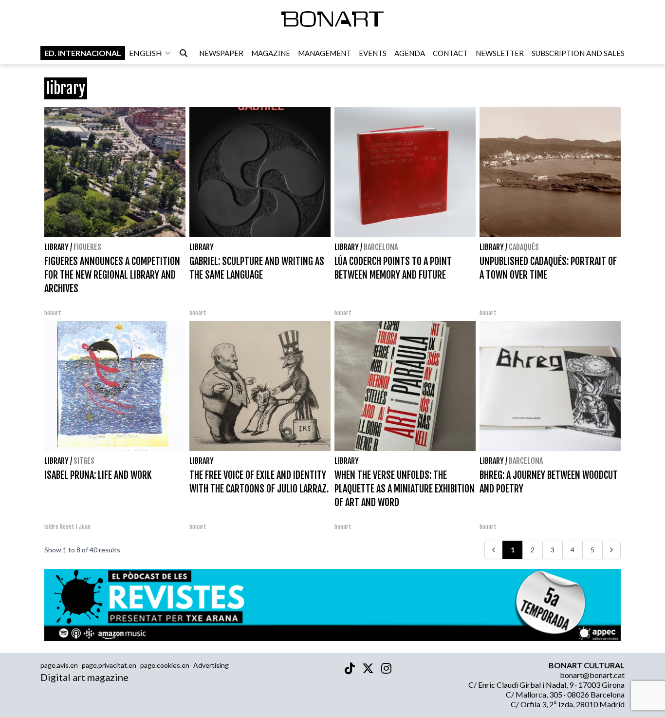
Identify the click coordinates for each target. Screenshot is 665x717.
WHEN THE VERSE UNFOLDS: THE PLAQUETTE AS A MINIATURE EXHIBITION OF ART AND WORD (404, 489)
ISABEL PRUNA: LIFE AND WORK (97, 475)
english (145, 52)
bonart (52, 313)
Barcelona (381, 247)
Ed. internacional (82, 52)
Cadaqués (524, 247)
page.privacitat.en (109, 665)
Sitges (84, 461)
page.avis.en (59, 665)
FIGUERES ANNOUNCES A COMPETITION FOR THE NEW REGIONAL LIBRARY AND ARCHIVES (112, 275)
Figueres (87, 247)
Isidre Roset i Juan (67, 526)
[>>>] (611, 550)
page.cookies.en (164, 665)
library (56, 247)
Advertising (211, 665)
